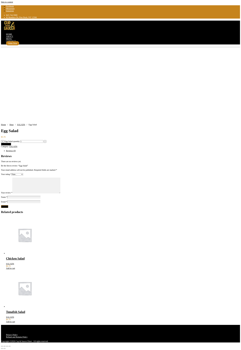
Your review (6, 193)
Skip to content (7, 2)
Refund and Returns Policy (16, 337)
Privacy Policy (12, 335)
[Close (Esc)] (10, 346)
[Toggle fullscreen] (5, 346)
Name (4, 197)
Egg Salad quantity (12, 141)
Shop (11, 125)
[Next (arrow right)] (5, 348)
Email (4, 202)
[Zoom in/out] (2, 346)
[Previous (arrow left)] (2, 348)
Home (3, 125)
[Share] (7, 346)
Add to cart (6, 144)
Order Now (12, 43)
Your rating (6, 174)
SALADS (21, 125)
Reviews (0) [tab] (11, 151)
